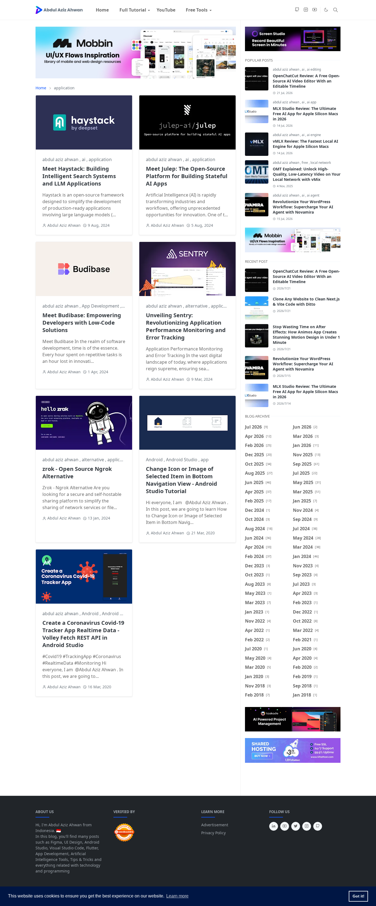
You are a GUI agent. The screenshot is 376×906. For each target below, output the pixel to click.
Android (155, 460)
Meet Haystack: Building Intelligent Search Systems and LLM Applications (79, 176)
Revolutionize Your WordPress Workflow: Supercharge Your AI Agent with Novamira (303, 207)
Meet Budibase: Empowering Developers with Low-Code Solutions (81, 322)
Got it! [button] (358, 896)
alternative (197, 306)
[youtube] (314, 10)
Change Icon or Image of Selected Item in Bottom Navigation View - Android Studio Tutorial (181, 480)
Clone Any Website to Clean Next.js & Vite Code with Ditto (306, 301)
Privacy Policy (213, 832)
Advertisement (214, 824)
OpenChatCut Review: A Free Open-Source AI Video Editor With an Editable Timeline (306, 81)
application (100, 159)
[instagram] (305, 10)
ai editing (314, 69)
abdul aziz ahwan (61, 159)
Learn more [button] (177, 896)
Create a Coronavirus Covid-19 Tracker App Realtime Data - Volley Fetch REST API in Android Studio (83, 634)
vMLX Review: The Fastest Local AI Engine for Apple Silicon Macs (305, 144)
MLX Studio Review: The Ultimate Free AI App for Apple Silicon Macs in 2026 (305, 113)
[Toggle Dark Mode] (326, 9)
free (305, 162)
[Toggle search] (335, 10)
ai (84, 159)
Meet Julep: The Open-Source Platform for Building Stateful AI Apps (186, 176)
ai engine (314, 134)
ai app (311, 102)
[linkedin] (273, 826)
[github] (297, 10)
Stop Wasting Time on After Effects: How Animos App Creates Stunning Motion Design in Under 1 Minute (306, 334)
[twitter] (295, 826)
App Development (101, 306)
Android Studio (182, 460)
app (205, 460)
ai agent (313, 195)
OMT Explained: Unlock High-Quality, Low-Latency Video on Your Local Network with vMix (306, 174)
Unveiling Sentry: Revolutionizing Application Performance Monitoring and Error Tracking (186, 326)
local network (320, 162)
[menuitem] (102, 10)
